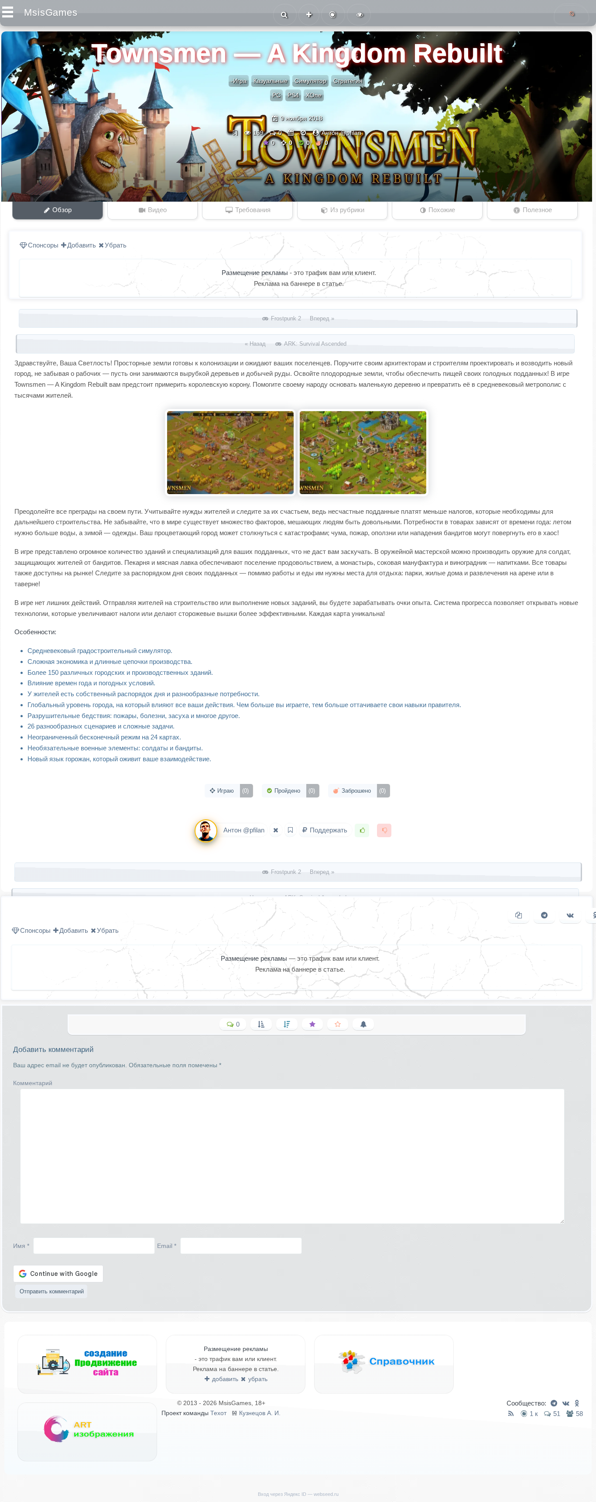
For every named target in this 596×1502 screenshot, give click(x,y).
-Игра (239, 80)
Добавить (81, 245)
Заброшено (363, 790)
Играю (232, 790)
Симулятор (310, 80)
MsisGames (51, 12)
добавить (224, 1378)
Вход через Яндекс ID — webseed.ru (298, 1494)
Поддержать (328, 830)
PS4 (293, 95)
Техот (218, 1412)
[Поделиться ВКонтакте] (570, 915)
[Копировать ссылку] (518, 915)
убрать (257, 1378)
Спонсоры (43, 245)
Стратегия (348, 80)
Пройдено (294, 790)
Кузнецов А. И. (260, 1412)
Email (166, 1245)
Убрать (116, 245)
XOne (314, 95)
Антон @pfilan (341, 132)
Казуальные (270, 80)
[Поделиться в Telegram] (544, 915)
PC (276, 95)
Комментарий (32, 1082)
